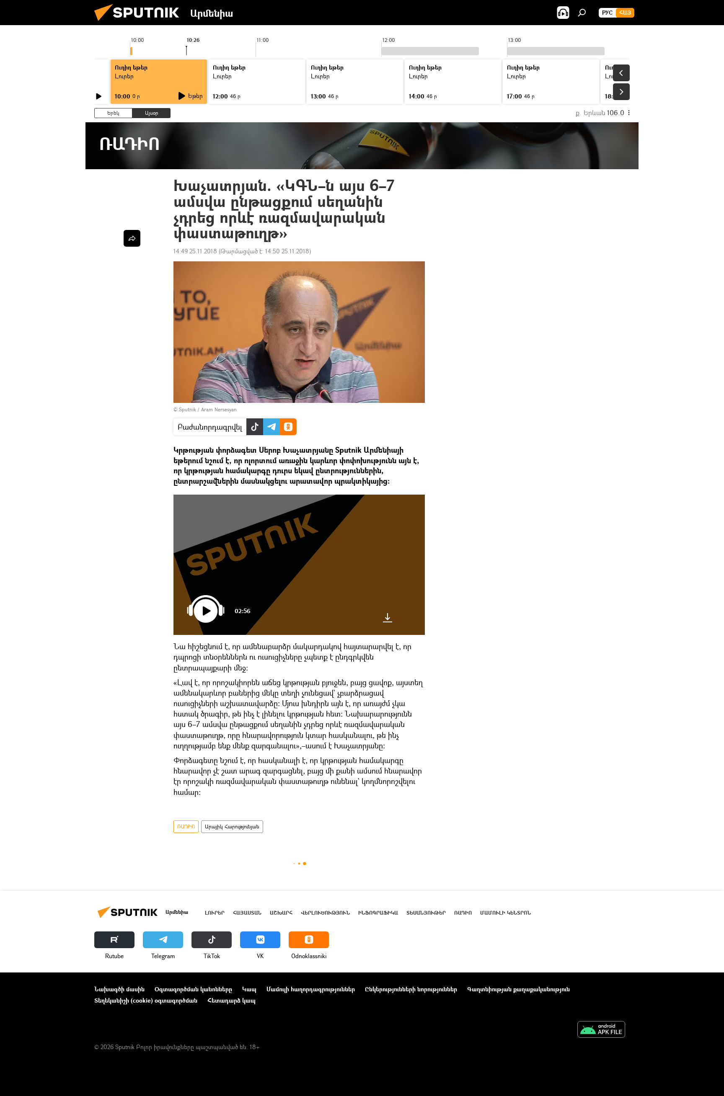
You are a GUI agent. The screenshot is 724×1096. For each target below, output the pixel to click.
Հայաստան (247, 912)
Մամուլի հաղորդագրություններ (310, 989)
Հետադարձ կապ (231, 1000)
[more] (132, 238)
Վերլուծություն (325, 912)
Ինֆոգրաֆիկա (378, 912)
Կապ (249, 989)
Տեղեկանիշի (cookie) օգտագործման (145, 1000)
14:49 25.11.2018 (195, 251)
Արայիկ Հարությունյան (232, 826)
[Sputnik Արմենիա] (140, 23)
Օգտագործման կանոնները (193, 989)
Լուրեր (215, 912)
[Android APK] (601, 1030)
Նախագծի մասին (119, 989)
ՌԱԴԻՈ (186, 826)
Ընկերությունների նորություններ (411, 989)
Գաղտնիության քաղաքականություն (518, 989)
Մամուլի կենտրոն (505, 912)
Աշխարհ (281, 912)
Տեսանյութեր (426, 912)
